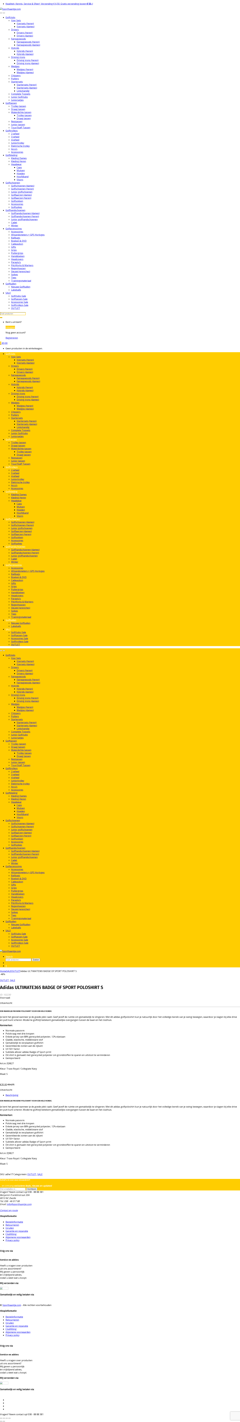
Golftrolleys (12, 130)
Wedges (15, 66)
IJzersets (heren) (25, 23)
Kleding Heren (18, 161)
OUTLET (15, 308)
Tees (13, 277)
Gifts (13, 247)
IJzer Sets (16, 20)
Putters (15, 78)
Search (9, 956)
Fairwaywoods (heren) (28, 41)
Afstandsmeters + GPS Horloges (28, 234)
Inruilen (10, 1228)
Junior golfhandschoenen (24, 219)
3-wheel (15, 136)
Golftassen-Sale (19, 299)
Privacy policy (12, 1240)
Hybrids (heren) (25, 51)
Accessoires (17, 152)
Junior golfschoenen (21, 191)
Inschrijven (31, 1189)
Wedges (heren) (25, 69)
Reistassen (16, 121)
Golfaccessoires (14, 228)
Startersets (17, 81)
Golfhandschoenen (15, 210)
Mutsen (21, 170)
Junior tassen (18, 124)
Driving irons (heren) (27, 60)
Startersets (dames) (27, 87)
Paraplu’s (16, 262)
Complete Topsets (20, 93)
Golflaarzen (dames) (21, 194)
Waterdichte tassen (21, 112)
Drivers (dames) (25, 35)
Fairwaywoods (18, 38)
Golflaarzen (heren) (21, 198)
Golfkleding (12, 155)
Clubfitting (11, 1234)
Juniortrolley (17, 142)
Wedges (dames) (25, 72)
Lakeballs (16, 289)
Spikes (14, 274)
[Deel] (7, 1418)
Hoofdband (22, 176)
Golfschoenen (13, 182)
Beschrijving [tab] (12, 1095)
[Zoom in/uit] (1, 1418)
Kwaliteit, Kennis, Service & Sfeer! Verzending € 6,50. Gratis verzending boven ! (49, 3)
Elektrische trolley (20, 146)
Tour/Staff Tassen (20, 127)
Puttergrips (17, 253)
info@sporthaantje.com (19, 1204)
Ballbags (15, 237)
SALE (8, 292)
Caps (19, 167)
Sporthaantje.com (11, 1305)
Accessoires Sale (19, 302)
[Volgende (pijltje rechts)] (4, 1421)
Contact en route (9, 1210)
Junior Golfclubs (19, 97)
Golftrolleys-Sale (19, 305)
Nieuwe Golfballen (20, 286)
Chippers (16, 75)
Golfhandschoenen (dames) (25, 213)
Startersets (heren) (27, 84)
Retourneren (12, 1224)
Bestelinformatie (14, 1221)
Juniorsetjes (17, 100)
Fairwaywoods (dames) (28, 44)
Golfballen (11, 283)
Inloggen (10, 327)
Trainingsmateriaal (21, 280)
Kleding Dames (19, 158)
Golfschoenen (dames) (22, 185)
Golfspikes (16, 207)
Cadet (14, 222)
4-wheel (15, 139)
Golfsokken (17, 201)
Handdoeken (17, 256)
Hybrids (15, 48)
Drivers (15, 29)
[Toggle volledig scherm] (4, 1418)
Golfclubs (10, 17)
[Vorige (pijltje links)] (1, 1421)
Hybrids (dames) (25, 54)
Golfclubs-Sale (18, 296)
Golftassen (11, 103)
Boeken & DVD (19, 240)
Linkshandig (23, 90)
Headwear (16, 164)
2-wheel (15, 133)
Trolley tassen (18, 106)
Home (3, 971)
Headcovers (17, 259)
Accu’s (14, 149)
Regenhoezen (18, 268)
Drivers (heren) (24, 32)
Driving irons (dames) (28, 63)
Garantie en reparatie (17, 1231)
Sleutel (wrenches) (20, 271)
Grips (14, 250)
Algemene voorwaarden (18, 1237)
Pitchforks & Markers (22, 265)
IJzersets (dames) (25, 26)
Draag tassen (18, 109)
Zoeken (36, 960)
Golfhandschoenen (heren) (25, 216)
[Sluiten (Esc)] (9, 1418)
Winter (14, 225)
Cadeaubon (17, 243)
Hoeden (21, 173)
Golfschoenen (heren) (22, 188)
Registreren (12, 337)
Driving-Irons (18, 57)
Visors (20, 179)
